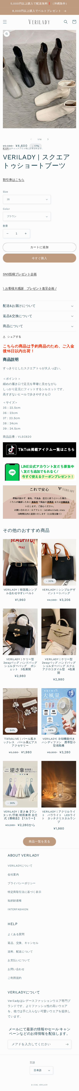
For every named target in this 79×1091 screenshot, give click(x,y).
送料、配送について (20, 951)
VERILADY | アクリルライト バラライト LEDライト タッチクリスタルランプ (59, 816)
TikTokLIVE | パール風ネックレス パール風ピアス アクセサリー (20, 742)
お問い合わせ (16, 969)
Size (5, 191)
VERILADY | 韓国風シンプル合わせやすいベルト (20, 591)
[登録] (67, 1044)
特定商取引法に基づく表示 (24, 891)
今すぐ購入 (39, 258)
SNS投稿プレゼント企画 (20, 274)
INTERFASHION (18, 909)
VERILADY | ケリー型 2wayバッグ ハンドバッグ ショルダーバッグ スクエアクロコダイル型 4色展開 (59, 666)
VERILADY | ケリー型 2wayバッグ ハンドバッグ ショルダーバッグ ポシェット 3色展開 (20, 664)
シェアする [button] (14, 336)
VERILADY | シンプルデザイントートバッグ (59, 591)
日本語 (37, 1070)
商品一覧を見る (39, 841)
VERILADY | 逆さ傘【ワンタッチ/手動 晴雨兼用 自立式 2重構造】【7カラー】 (20, 815)
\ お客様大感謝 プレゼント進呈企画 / (30, 288)
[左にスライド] (31, 139)
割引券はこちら (13, 180)
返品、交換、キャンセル (23, 942)
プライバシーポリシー (22, 883)
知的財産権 (15, 900)
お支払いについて (19, 960)
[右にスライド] (48, 139)
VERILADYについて (20, 865)
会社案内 (13, 874)
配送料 (6, 148)
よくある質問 (16, 934)
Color (6, 208)
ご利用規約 (15, 977)
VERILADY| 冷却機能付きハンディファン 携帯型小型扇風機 (59, 742)
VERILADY (43, 1085)
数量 (5, 225)
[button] (5, 22)
